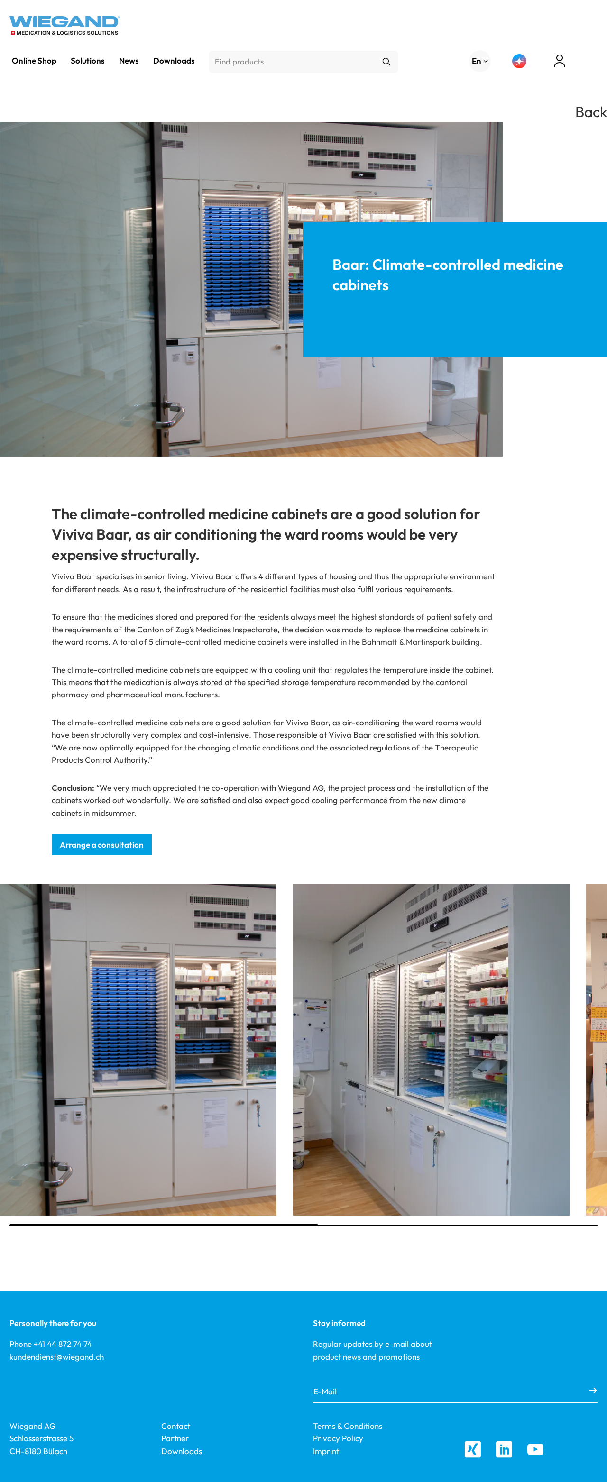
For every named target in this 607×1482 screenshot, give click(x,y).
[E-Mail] (593, 1391)
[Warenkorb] (593, 62)
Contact (175, 1426)
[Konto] (560, 61)
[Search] (386, 62)
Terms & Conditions (347, 1426)
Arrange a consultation (102, 845)
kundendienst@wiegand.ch (56, 1357)
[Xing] (473, 1449)
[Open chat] (519, 61)
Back (591, 111)
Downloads (181, 1451)
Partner (175, 1438)
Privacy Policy (338, 1438)
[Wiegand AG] (64, 25)
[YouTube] (535, 1449)
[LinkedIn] (504, 1449)
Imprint (326, 1451)
